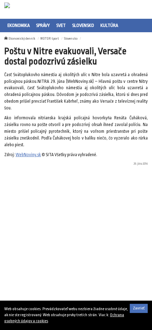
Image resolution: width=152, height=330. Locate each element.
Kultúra (109, 25)
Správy (43, 25)
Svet (61, 25)
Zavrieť (139, 308)
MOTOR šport (49, 38)
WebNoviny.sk (28, 154)
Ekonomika (18, 25)
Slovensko (83, 25)
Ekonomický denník (21, 38)
